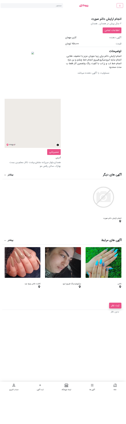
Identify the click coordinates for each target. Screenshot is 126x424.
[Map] (33, 123)
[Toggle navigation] (120, 5)
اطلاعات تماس (112, 30)
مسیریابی (54, 152)
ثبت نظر (115, 305)
